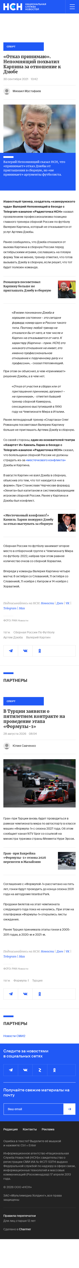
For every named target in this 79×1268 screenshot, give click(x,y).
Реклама (48, 1129)
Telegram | (11, 608)
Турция (37, 980)
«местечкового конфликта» (46, 460)
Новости (47, 603)
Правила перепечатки (19, 1216)
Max (22, 608)
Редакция (10, 1129)
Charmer (25, 1229)
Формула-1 (21, 980)
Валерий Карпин (38, 637)
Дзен (59, 603)
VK (68, 603)
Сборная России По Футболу (34, 632)
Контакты (30, 1129)
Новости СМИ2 (14, 1036)
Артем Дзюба (13, 637)
